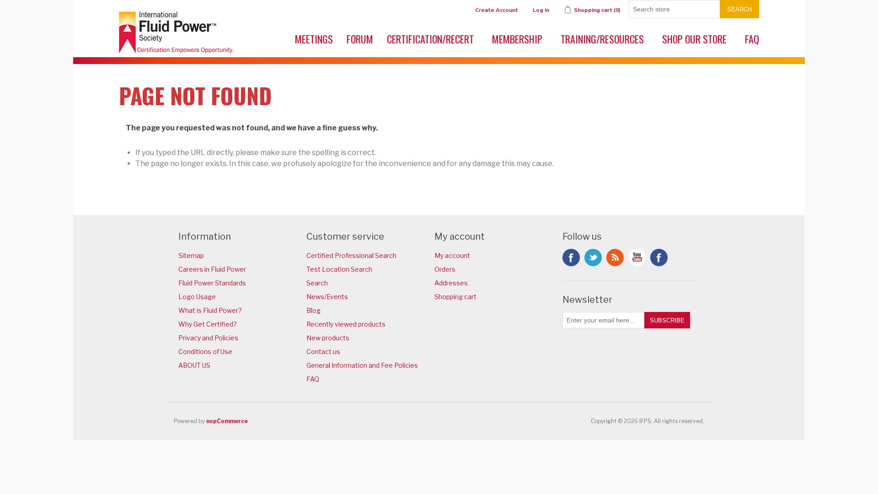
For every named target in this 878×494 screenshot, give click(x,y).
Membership (517, 39)
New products (327, 338)
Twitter (593, 257)
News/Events (327, 297)
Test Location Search (339, 269)
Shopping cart (455, 297)
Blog (313, 310)
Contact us (323, 351)
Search (739, 9)
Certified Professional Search (351, 255)
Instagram (659, 257)
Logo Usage (197, 297)
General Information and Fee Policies (362, 365)
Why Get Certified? (207, 324)
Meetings (314, 39)
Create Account (496, 10)
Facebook (571, 257)
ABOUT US (194, 365)
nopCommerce (227, 421)
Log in (541, 10)
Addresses (451, 283)
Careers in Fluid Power (212, 269)
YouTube (637, 257)
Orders (444, 269)
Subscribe (667, 320)
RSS (615, 257)
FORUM (360, 39)
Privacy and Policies (208, 338)
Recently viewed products (345, 324)
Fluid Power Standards (212, 283)
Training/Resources (602, 39)
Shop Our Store (694, 39)
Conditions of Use (205, 351)
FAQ (752, 39)
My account (452, 255)
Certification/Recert (430, 39)
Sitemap (191, 255)
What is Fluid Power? (210, 310)
